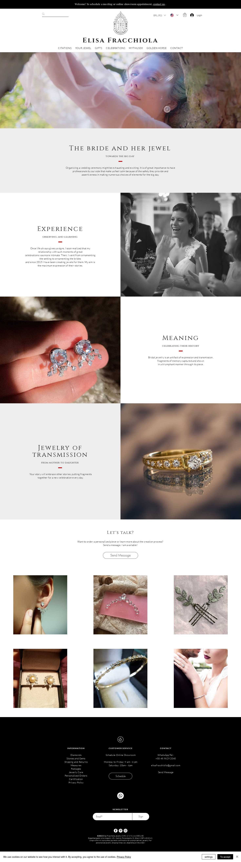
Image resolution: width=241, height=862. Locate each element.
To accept (225, 856)
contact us (159, 4)
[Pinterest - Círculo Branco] (120, 831)
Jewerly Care (76, 772)
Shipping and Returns (76, 761)
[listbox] (159, 15)
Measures (76, 765)
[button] (159, 15)
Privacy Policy (76, 782)
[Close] (237, 856)
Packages (76, 768)
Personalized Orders (76, 775)
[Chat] (120, 795)
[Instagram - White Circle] (125, 831)
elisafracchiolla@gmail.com (165, 765)
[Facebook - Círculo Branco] (116, 831)
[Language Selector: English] (174, 15)
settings (209, 856)
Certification (76, 779)
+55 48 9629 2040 (166, 758)
